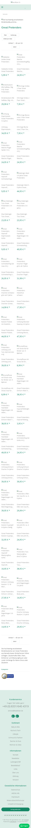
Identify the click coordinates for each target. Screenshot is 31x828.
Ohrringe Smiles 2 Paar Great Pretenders (23, 99)
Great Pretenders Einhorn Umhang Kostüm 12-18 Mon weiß (7, 593)
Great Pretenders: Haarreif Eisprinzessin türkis (7, 244)
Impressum (15, 797)
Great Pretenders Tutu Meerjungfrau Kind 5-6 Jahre (23, 563)
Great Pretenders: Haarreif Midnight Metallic (23, 418)
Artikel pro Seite (7, 39)
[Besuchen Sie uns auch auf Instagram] (17, 716)
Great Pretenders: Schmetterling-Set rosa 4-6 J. (7, 273)
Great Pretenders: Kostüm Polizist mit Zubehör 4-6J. (7, 331)
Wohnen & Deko (15, 745)
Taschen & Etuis (15, 741)
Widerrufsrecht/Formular (15, 800)
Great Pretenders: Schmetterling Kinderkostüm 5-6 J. (7, 447)
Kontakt (15, 755)
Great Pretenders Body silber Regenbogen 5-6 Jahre (7, 622)
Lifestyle (15, 734)
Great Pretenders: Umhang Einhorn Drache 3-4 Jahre (7, 476)
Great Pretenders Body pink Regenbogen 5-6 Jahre (23, 593)
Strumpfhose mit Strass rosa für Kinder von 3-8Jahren (7, 389)
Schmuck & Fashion (15, 738)
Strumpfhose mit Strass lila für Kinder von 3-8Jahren (23, 360)
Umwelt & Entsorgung (15, 804)
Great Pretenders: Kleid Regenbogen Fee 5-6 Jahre (7, 505)
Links (15, 769)
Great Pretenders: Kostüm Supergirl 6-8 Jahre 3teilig (7, 534)
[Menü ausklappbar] (2, 7)
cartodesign (13, 821)
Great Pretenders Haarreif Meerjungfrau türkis (7, 563)
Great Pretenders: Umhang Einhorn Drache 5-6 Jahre (23, 476)
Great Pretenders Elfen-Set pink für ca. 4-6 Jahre (23, 534)
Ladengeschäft (15, 762)
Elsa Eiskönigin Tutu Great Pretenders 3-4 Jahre (6, 215)
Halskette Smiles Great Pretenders (7, 70)
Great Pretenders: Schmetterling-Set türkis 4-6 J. (23, 447)
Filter (5, 35)
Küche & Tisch (15, 730)
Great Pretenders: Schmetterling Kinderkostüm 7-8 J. (23, 244)
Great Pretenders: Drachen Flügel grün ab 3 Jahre (23, 273)
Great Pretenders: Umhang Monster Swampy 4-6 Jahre (23, 331)
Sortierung (13, 35)
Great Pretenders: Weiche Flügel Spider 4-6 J (7, 157)
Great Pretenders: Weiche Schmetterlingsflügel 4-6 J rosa (23, 70)
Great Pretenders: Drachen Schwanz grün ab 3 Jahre (7, 302)
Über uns (15, 773)
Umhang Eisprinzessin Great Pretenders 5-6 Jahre (7, 128)
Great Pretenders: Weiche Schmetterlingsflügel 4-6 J (23, 157)
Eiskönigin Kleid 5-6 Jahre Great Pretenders (23, 186)
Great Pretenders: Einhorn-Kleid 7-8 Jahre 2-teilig (7, 418)
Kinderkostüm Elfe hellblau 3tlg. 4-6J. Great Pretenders (7, 99)
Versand (15, 780)
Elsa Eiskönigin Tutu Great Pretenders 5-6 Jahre (22, 215)
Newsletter (15, 758)
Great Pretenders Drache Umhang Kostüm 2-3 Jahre (23, 622)
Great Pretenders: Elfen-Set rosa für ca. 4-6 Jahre (23, 505)
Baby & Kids (15, 727)
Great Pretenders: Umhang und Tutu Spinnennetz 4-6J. (7, 360)
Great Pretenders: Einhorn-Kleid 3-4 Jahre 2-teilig (23, 389)
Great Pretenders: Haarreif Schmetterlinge (7, 186)
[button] (18, 7)
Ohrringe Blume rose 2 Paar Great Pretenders (23, 128)
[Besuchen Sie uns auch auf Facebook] (13, 716)
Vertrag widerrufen (15, 809)
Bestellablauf (15, 765)
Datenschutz (15, 790)
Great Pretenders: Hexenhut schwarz (23, 302)
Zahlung (15, 776)
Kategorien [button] (4, 669)
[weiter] (28, 47)
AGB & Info (15, 793)
